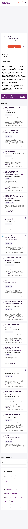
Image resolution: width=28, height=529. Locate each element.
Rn (5, 502)
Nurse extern (8, 485)
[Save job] (23, 46)
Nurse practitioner (9, 476)
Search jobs (3, 30)
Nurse (6, 497)
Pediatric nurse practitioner (12, 493)
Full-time (15, 30)
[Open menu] (25, 3)
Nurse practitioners (10, 489)
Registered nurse (18, 497)
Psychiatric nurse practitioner (12, 481)
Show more (18, 123)
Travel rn (7, 506)
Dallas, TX (9, 30)
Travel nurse (15, 502)
